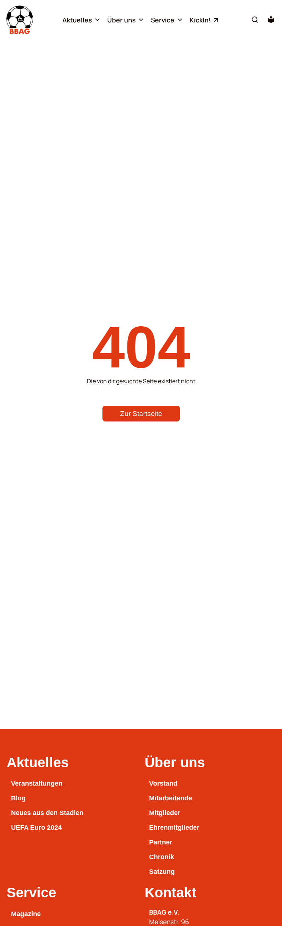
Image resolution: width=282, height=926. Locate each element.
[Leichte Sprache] (271, 19)
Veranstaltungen (36, 783)
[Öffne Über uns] (141, 20)
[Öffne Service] (180, 20)
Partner (160, 842)
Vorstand (163, 783)
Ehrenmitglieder (174, 827)
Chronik (161, 857)
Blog (18, 798)
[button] (255, 19)
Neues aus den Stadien (47, 812)
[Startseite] (20, 20)
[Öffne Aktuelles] (97, 20)
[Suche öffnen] (255, 20)
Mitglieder (164, 812)
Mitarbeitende (170, 798)
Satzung (162, 871)
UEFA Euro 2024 (36, 827)
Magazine (26, 914)
